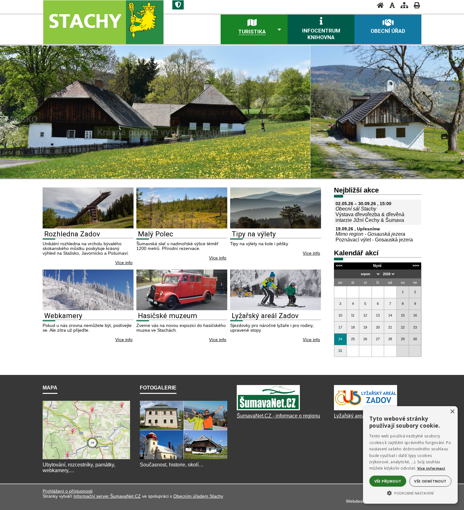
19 (365, 327)
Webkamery (63, 315)
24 (340, 339)
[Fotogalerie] (183, 459)
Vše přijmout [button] (388, 481)
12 (365, 315)
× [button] (452, 411)
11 (352, 315)
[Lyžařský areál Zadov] (275, 308)
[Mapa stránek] (402, 5)
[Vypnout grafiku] (390, 5)
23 (415, 327)
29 (403, 339)
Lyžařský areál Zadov (265, 315)
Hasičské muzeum (167, 315)
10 (340, 315)
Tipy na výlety (254, 234)
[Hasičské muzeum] (181, 308)
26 (365, 339)
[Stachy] (103, 22)
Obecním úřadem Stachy (198, 496)
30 (415, 339)
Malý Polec (155, 234)
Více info (124, 262)
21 (390, 327)
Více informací (431, 468)
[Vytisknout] (415, 5)
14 (390, 315)
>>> (416, 266)
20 (378, 327)
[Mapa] (86, 459)
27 (378, 339)
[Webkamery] (88, 308)
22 (403, 327)
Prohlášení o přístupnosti (67, 491)
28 (390, 339)
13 (378, 315)
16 (415, 315)
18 (353, 327)
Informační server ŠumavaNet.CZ (107, 496)
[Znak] (178, 4)
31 (340, 351)
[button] (410, 492)
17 (340, 327)
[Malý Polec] (181, 226)
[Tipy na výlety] (275, 226)
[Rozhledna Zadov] (88, 226)
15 (403, 315)
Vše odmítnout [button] (430, 481)
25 (353, 339)
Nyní (377, 266)
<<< (339, 266)
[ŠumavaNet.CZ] (268, 410)
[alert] (410, 455)
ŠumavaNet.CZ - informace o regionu (278, 415)
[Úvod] (378, 5)
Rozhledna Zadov (72, 234)
